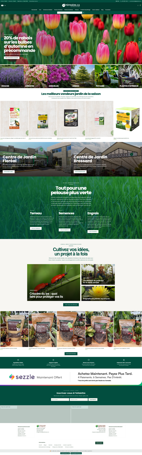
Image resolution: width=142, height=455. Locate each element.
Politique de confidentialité (57, 447)
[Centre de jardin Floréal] (41, 426)
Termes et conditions (69, 447)
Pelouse (77, 9)
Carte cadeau (99, 442)
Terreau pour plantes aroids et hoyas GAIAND (94, 348)
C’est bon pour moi (65, 453)
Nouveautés (34, 9)
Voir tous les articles (71, 304)
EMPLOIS (117, 1)
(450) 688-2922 (40, 430)
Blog (102, 9)
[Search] (83, 13)
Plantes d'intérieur (58, 9)
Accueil (40, 445)
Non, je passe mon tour (76, 453)
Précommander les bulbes (11, 57)
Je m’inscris (93, 399)
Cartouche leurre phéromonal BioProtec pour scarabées (40, 138)
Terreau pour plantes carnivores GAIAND (8, 348)
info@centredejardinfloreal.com (43, 432)
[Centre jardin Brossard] (100, 426)
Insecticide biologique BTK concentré (92, 138)
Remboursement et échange (44, 447)
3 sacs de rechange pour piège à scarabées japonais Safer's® (13, 138)
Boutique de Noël (57, 445)
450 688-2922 (125, 1)
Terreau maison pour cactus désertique (37, 348)
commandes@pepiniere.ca (135, 1)
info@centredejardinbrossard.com (98, 432)
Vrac (40, 9)
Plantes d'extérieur (68, 9)
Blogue (45, 445)
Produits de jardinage (85, 9)
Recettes (50, 445)
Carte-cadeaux (95, 9)
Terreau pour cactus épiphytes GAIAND (122, 348)
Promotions (107, 9)
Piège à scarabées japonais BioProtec (121, 138)
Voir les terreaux (36, 228)
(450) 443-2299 (102, 430)
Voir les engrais (93, 231)
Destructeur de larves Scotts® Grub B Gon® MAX (66, 138)
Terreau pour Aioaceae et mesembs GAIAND (66, 348)
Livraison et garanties (67, 445)
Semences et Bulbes (47, 9)
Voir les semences (64, 229)
